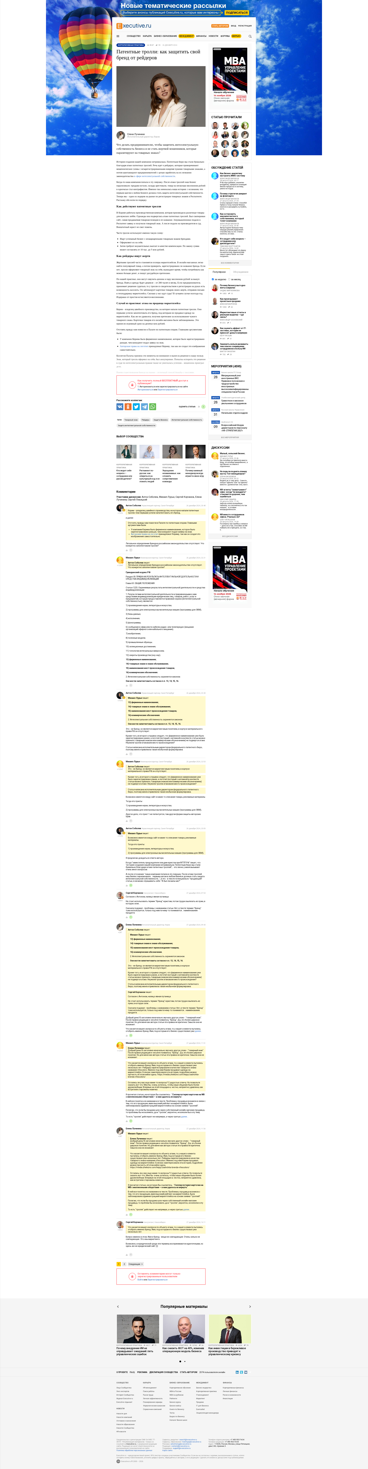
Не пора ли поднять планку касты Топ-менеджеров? (233, 472)
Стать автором (220, 26)
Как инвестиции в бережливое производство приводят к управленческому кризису (227, 1351)
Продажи (200, 1402)
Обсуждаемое (240, 272)
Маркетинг (200, 1399)
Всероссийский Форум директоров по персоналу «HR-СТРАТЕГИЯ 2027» (234, 428)
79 (247, 1345)
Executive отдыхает (124, 1402)
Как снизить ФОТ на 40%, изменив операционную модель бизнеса (183, 1350)
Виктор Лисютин (227, 352)
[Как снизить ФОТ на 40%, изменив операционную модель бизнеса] (184, 1329)
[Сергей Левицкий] (225, 126)
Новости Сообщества (125, 1428)
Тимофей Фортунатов (230, 246)
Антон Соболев (150, 497)
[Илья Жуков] (245, 144)
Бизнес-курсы (175, 1402)
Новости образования (125, 1424)
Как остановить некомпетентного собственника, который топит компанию (232, 217)
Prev (117, 1306)
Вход (233, 26)
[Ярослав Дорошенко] (245, 153)
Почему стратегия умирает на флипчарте (233, 195)
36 (202, 1345)
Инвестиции (228, 1399)
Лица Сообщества (123, 1388)
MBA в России (175, 1391)
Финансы (201, 36)
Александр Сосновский (231, 320)
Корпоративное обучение (180, 1388)
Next (250, 1306)
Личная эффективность (152, 1399)
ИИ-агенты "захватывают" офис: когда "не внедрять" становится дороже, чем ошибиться (233, 493)
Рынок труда (148, 1395)
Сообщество (134, 36)
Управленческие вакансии (154, 1406)
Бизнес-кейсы (175, 1406)
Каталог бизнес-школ (178, 1420)
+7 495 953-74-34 (237, 1440)
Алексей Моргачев (228, 304)
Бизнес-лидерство (203, 1388)
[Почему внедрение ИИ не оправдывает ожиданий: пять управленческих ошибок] (138, 1329)
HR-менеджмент (150, 1388)
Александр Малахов (229, 179)
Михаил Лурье (167, 497)
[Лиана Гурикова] (235, 135)
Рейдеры (146, 420)
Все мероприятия (230, 437)
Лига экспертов (122, 1391)
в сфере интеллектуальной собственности (154, 176)
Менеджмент (186, 36)
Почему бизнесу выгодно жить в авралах (232, 286)
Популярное (219, 272)
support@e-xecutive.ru (182, 1448)
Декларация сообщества (163, 1372)
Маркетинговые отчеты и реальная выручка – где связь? (233, 314)
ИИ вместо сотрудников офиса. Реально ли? (232, 515)
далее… (198, 1031)
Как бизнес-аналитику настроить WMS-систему (232, 174)
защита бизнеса (161, 420)
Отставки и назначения (126, 1421)
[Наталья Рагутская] (235, 153)
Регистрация (245, 26)
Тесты (172, 1413)
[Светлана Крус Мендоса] (245, 126)
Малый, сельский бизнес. (232, 453)
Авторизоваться (145, 389)
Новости (213, 36)
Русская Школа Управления (232, 410)
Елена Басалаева (228, 477)
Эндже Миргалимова (229, 291)
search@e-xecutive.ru (188, 1440)
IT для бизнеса (202, 1406)
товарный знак (131, 420)
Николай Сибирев (228, 499)
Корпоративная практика (129, 1345)
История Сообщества (125, 1395)
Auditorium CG (227, 422)
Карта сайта (167, 1450)
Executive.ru (131, 1444)
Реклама (142, 1372)
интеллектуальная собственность (187, 420)
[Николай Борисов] (215, 126)
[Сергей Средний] (215, 144)
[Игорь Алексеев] (215, 153)
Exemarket (200, 1409)
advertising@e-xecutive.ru (180, 1444)
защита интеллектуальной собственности (136, 425)
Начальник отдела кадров (234, 413)
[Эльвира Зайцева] (225, 153)
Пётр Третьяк (226, 336)
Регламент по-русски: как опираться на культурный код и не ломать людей (149, 476)
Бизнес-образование (165, 36)
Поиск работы (148, 1391)
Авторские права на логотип (134, 346)
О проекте (122, 1372)
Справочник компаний (152, 1409)
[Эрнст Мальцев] (235, 144)
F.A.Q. (132, 1372)
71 (155, 1345)
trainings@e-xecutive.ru (191, 1442)
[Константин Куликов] (235, 126)
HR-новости (121, 1432)
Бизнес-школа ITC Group (231, 372)
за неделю (220, 279)
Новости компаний (124, 1417)
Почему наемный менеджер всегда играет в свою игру (194, 473)
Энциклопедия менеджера (207, 1413)
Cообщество (122, 1383)
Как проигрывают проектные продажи (230, 300)
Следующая (134, 1264)
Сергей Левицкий (137, 499)
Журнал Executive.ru (124, 1399)
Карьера (147, 36)
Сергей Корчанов (185, 497)
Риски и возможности (232, 1395)
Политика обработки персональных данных (134, 1450)
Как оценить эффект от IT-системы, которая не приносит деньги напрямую (233, 330)
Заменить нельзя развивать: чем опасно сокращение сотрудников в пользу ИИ (234, 346)
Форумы (225, 36)
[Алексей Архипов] (225, 135)
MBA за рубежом (176, 1395)
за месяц (236, 279)
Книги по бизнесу (177, 1409)
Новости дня (121, 1414)
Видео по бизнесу (177, 1417)
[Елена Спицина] (225, 144)
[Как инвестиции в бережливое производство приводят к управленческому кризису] (230, 1329)
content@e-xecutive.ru (180, 1446)
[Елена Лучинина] (245, 135)
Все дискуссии (230, 536)
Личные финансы (230, 1391)
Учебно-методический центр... (233, 398)
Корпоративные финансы (233, 1388)
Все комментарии (230, 263)
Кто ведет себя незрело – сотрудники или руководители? (233, 241)
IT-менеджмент (202, 1395)
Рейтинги (173, 1399)
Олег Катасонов (227, 520)
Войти (140, 1280)
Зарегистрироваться (168, 389)
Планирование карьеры (152, 1402)
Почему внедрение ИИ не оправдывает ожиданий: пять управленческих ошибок (134, 1351)
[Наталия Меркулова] (215, 135)
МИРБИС (236, 36)
